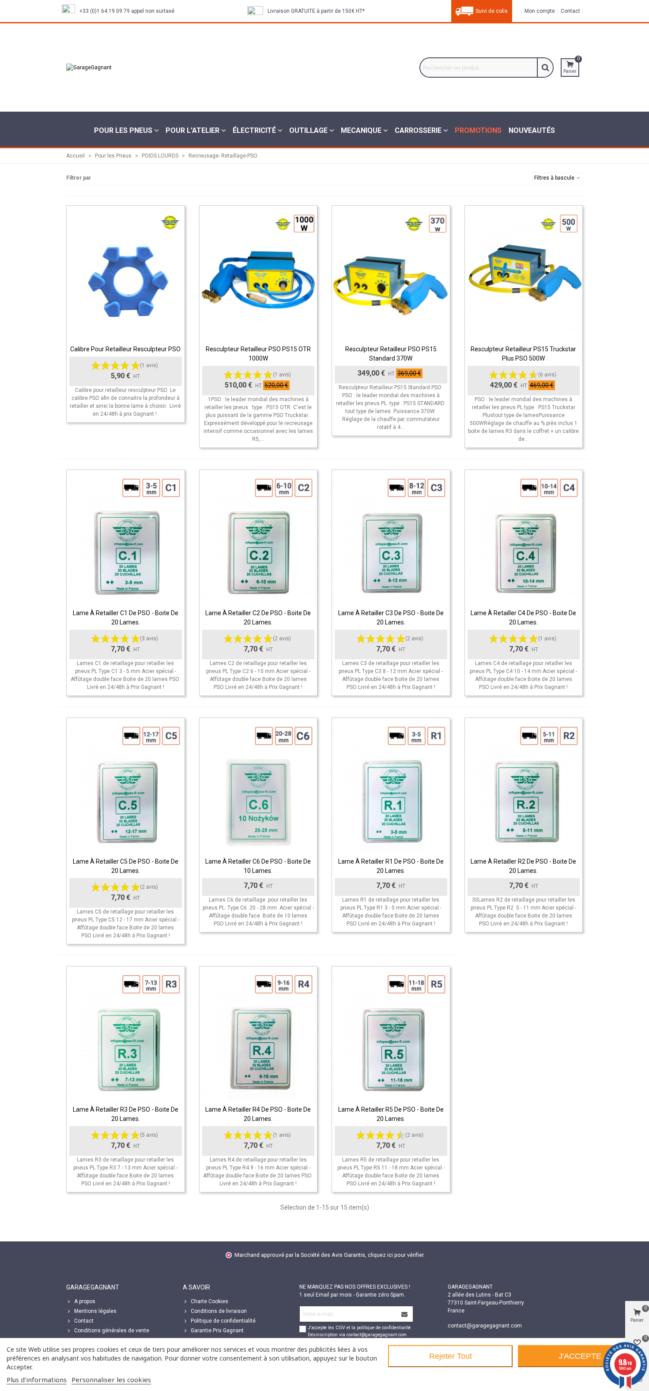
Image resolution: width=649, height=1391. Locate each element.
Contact (84, 1321)
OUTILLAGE (308, 130)
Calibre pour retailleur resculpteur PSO (125, 349)
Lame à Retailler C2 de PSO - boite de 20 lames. (258, 617)
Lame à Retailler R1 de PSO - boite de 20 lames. (391, 866)
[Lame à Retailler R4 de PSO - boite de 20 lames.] (258, 1033)
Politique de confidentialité (223, 1321)
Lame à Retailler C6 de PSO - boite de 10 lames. (258, 866)
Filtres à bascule (555, 178)
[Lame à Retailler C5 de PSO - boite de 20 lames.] (126, 785)
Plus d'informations (37, 1379)
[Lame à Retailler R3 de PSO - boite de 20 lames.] (126, 1033)
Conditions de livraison (219, 1311)
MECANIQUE (361, 130)
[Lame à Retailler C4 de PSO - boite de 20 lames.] (524, 537)
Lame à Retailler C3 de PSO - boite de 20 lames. (391, 617)
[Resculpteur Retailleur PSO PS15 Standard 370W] (391, 273)
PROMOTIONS (478, 130)
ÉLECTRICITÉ (254, 130)
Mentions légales (95, 1311)
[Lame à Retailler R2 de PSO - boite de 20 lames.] (524, 785)
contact (569, 11)
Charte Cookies (209, 1301)
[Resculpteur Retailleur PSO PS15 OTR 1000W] (258, 273)
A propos (84, 1301)
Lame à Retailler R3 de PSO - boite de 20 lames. (125, 1114)
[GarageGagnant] (132, 68)
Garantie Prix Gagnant (217, 1330)
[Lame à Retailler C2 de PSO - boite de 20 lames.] (258, 537)
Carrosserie (418, 130)
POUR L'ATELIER (192, 130)
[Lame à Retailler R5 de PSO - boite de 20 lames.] (391, 1033)
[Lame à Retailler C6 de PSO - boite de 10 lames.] (258, 785)
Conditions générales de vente (111, 1330)
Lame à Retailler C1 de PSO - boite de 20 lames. (125, 617)
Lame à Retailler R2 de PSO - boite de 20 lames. (523, 866)
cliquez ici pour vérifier (395, 1255)
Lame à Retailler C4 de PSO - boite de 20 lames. (523, 617)
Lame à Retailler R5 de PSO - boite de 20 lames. (391, 1114)
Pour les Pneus (123, 130)
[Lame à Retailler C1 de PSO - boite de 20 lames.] (126, 537)
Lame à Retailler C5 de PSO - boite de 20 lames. (125, 866)
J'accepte (579, 1356)
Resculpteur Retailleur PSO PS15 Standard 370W (391, 354)
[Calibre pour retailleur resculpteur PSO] (126, 273)
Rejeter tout (450, 1356)
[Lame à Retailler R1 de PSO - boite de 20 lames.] (391, 785)
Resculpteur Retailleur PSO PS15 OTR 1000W (258, 354)
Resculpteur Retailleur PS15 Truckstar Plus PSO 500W (523, 354)
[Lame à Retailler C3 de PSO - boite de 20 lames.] (391, 537)
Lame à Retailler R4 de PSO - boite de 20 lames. (258, 1114)
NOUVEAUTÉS (532, 130)
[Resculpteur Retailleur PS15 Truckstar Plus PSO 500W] (524, 273)
